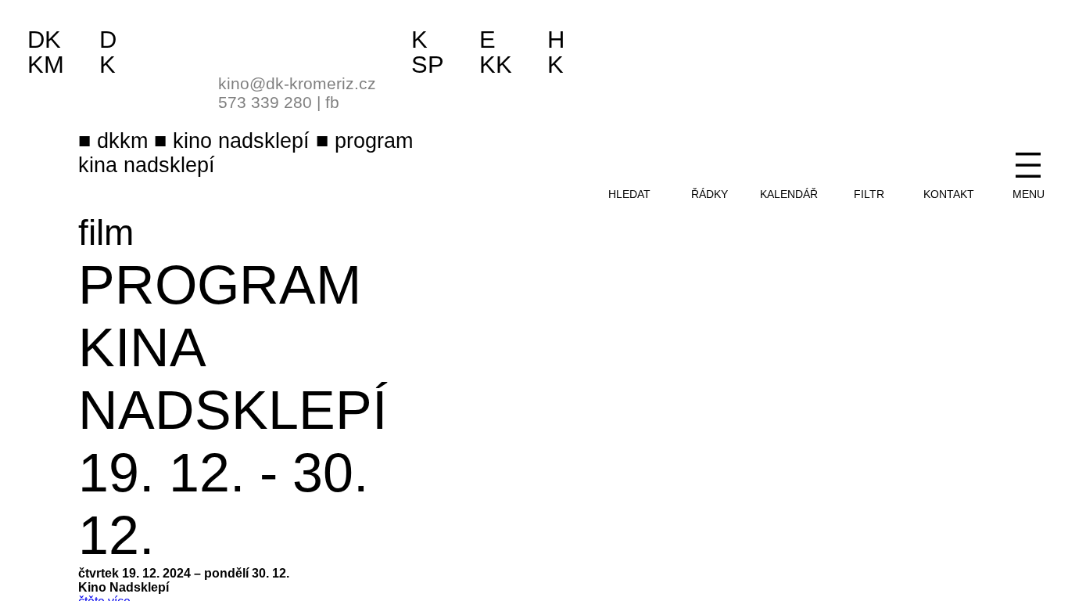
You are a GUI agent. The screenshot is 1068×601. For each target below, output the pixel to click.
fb (332, 102)
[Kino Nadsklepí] (238, 45)
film (106, 232)
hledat (629, 194)
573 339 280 (265, 102)
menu (1028, 194)
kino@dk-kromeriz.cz (297, 83)
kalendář (789, 194)
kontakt (948, 194)
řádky (709, 194)
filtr (869, 194)
